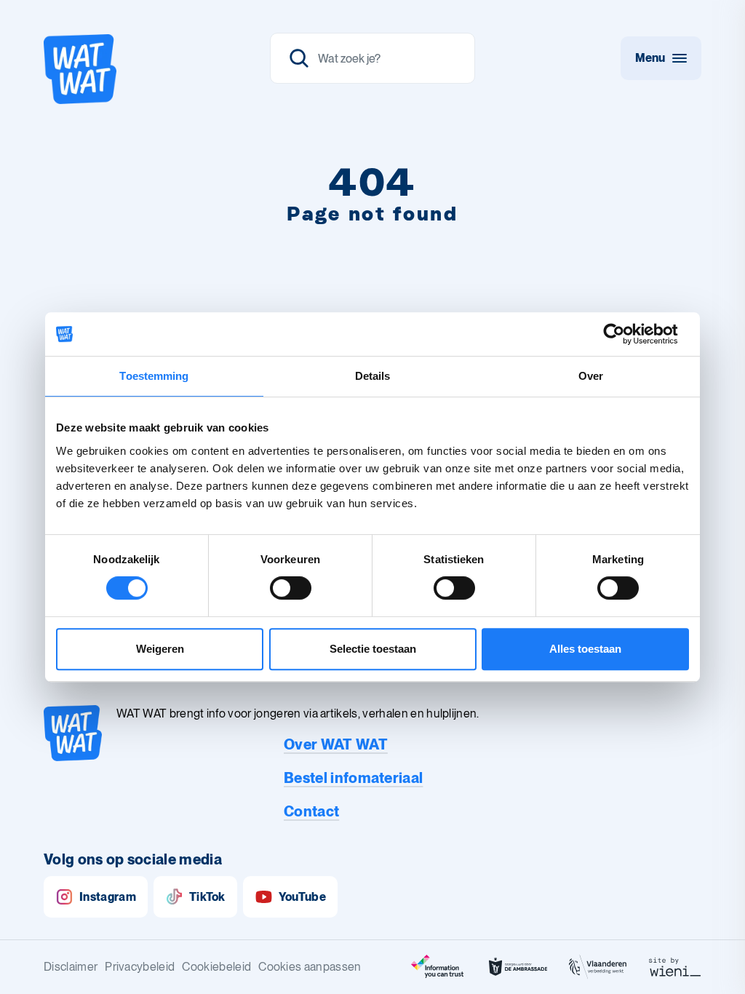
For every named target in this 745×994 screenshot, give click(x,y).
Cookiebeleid (216, 967)
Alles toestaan (585, 649)
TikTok (207, 897)
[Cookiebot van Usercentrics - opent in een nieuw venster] (625, 334)
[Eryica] (438, 967)
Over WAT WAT (336, 744)
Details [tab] (373, 376)
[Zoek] (299, 58)
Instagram (107, 897)
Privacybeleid (140, 967)
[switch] (290, 588)
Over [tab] (590, 376)
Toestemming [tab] (153, 376)
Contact (311, 811)
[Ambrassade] (518, 967)
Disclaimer (70, 967)
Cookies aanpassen (309, 967)
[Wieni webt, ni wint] (675, 967)
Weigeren (160, 649)
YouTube (302, 897)
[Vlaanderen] (598, 967)
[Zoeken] (372, 58)
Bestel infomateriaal (353, 778)
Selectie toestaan (373, 649)
